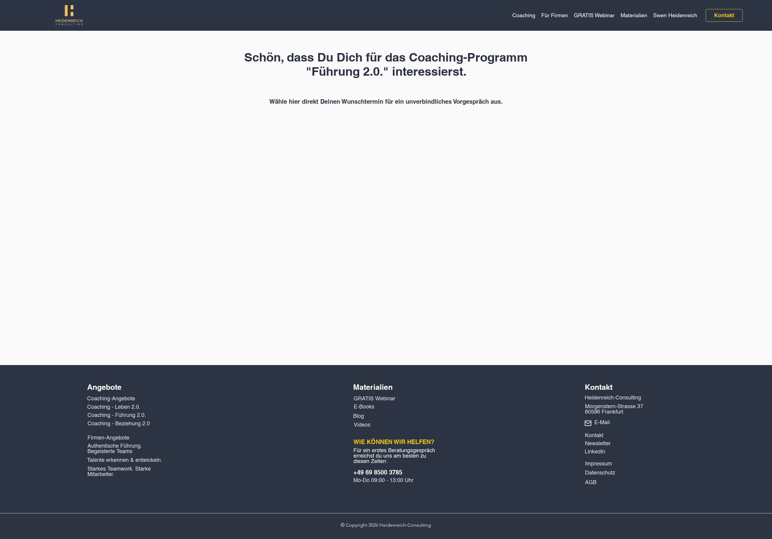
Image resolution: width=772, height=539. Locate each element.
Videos (362, 425)
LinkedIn (595, 452)
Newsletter (598, 443)
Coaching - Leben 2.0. (114, 407)
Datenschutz (600, 473)
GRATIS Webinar (374, 399)
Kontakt (594, 435)
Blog (358, 416)
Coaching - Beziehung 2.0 (118, 424)
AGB (590, 482)
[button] (523, 15)
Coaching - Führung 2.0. (116, 415)
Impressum (598, 464)
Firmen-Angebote (108, 438)
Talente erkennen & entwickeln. (124, 460)
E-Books (364, 407)
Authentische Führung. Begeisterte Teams (114, 448)
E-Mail (602, 422)
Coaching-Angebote (111, 399)
